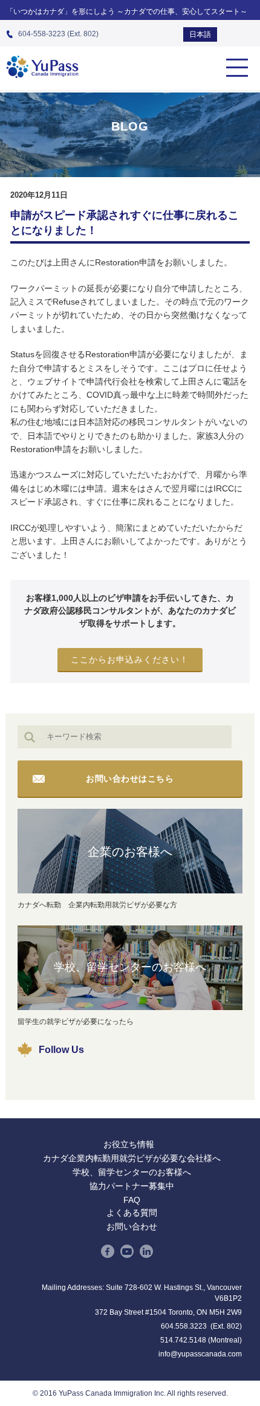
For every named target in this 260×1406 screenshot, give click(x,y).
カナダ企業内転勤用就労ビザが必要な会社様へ (132, 1158)
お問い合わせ (131, 1226)
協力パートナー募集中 (131, 1186)
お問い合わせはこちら (130, 778)
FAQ (131, 1200)
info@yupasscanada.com (200, 1354)
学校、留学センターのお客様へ (130, 967)
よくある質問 (131, 1212)
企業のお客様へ (130, 851)
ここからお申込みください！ (130, 659)
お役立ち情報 (128, 1144)
